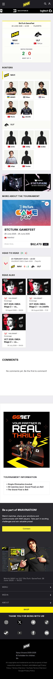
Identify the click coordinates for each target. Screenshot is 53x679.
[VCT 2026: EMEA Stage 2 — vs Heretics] (14, 295)
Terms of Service (18, 668)
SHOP (26, 610)
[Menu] (3, 4)
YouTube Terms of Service (36, 668)
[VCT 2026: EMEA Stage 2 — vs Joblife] (39, 295)
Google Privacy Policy (26, 671)
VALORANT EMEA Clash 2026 (22, 261)
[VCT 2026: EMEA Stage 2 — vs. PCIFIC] (14, 331)
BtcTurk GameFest (26, 23)
